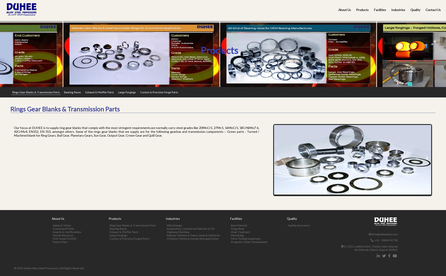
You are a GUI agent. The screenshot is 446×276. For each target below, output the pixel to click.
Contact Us (433, 10)
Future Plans (60, 241)
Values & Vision (62, 225)
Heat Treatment (240, 232)
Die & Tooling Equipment (245, 238)
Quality (415, 10)
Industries (398, 10)
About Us (344, 10)
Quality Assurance (299, 225)
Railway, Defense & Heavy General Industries (193, 235)
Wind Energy (174, 225)
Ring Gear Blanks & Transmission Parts (133, 225)
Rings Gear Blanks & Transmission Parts (36, 92)
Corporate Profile (63, 228)
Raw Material (239, 225)
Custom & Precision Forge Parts (159, 92)
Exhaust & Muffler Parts (99, 92)
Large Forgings (127, 92)
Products (362, 10)
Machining (237, 235)
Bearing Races (72, 92)
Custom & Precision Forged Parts (129, 238)
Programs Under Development (249, 241)
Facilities (380, 10)
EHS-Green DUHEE (64, 238)
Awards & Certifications (67, 232)
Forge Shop (237, 228)
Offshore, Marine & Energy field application (193, 238)
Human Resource (63, 235)
